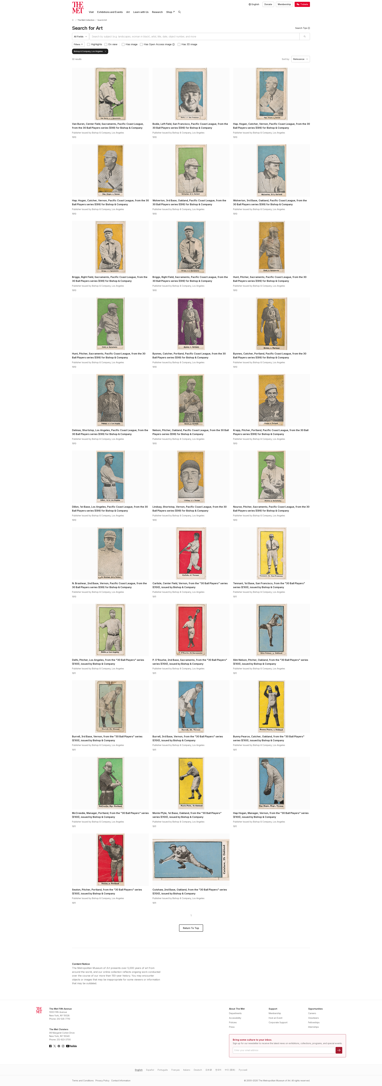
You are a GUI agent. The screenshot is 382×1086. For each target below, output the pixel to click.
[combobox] (194, 36)
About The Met (237, 1008)
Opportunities (315, 1008)
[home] (73, 20)
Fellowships (314, 1022)
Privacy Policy (102, 1080)
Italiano (186, 1070)
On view (112, 44)
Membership (284, 4)
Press (232, 1027)
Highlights (96, 44)
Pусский (243, 1070)
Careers (312, 1013)
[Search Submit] (304, 36)
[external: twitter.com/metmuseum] (54, 1046)
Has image (131, 44)
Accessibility (235, 1018)
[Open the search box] (180, 12)
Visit (91, 12)
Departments (235, 1013)
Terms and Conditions (83, 1080)
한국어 (218, 1070)
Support (273, 1008)
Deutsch (198, 1070)
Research (157, 12)
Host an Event (275, 1018)
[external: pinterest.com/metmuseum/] (59, 1046)
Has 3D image (189, 44)
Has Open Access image (158, 44)
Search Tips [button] (301, 28)
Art (128, 12)
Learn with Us (140, 12)
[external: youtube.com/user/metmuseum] (71, 1046)
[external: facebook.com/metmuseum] (50, 1046)
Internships (313, 1027)
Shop (169, 12)
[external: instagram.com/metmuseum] (63, 1046)
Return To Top (191, 928)
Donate (268, 4)
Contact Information (120, 1080)
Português (163, 1070)
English (139, 1070)
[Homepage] (77, 7)
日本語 (208, 1070)
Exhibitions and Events (110, 12)
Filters (77, 44)
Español (150, 1070)
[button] (173, 44)
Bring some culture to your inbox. (252, 1039)
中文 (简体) (230, 1070)
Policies (233, 1022)
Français (175, 1070)
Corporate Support (278, 1022)
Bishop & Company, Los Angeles (88, 51)
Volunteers (313, 1018)
